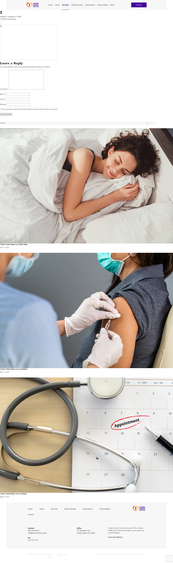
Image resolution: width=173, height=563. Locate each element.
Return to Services (8, 19)
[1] (28, 42)
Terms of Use (62, 554)
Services (65, 5)
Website (3, 104)
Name (2, 94)
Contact (139, 5)
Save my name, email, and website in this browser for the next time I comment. (30, 109)
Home (50, 5)
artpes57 (3, 17)
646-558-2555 (33, 531)
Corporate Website (115, 537)
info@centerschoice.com (37, 533)
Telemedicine (90, 5)
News (112, 5)
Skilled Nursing (77, 5)
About (57, 5)
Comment (4, 89)
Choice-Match (102, 5)
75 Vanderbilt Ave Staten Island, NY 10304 (86, 532)
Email (2, 99)
